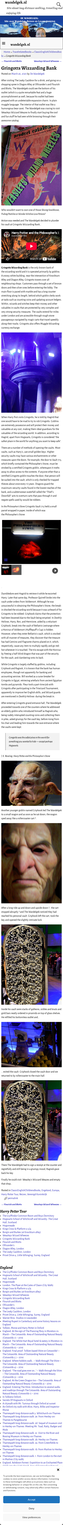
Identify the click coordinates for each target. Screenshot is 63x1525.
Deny (31, 1508)
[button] (58, 1469)
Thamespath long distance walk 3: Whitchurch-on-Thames (31, 1413)
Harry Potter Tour (9, 1194)
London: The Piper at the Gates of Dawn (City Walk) (28, 1285)
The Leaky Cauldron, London (17, 1252)
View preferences (31, 1517)
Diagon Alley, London (13, 1248)
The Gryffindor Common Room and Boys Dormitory (28, 1215)
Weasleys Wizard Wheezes (48, 61)
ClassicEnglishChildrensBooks (25, 1190)
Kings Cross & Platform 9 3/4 (17, 1229)
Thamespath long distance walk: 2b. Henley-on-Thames (30, 1439)
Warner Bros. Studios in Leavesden (20, 1318)
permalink (13, 1198)
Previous (7, 542)
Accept (31, 1499)
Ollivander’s (8, 1245)
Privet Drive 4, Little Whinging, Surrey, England (26, 1255)
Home (7, 52)
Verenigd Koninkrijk (37, 1194)
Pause (7, 560)
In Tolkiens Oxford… (12, 1397)
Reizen (22, 1194)
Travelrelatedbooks (22, 52)
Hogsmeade (9, 1225)
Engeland (46, 1190)
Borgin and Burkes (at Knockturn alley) (22, 1232)
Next (56, 542)
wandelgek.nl (20, 44)
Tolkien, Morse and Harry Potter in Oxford (23, 1328)
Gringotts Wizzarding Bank (16, 1239)
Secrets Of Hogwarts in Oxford (18, 1400)
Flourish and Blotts (11, 61)
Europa (55, 1190)
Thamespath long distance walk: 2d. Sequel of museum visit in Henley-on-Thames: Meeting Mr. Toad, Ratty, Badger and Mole (32, 1426)
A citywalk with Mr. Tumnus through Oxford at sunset (29, 1403)
